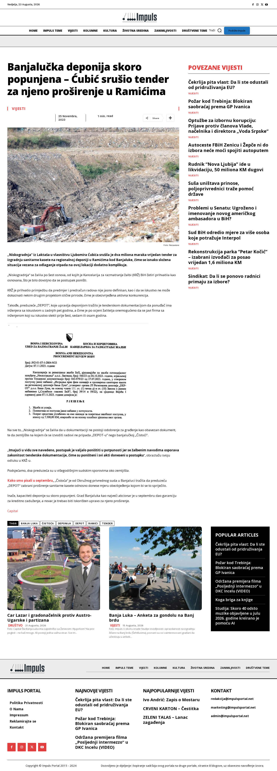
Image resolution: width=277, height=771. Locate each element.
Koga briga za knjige (234, 599)
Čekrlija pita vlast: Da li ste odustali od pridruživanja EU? (228, 85)
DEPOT (79, 523)
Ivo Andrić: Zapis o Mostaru (171, 699)
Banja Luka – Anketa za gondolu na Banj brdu (151, 617)
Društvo (15, 625)
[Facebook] (253, 4)
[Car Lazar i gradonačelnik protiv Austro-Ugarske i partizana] (53, 568)
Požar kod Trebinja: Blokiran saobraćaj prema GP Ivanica (220, 104)
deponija (64, 523)
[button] (216, 30)
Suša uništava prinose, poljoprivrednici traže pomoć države (221, 188)
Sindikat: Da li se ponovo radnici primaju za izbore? (224, 279)
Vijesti (19, 109)
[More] (170, 118)
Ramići (93, 523)
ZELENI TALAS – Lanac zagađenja (165, 719)
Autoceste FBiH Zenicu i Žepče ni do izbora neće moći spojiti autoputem (228, 147)
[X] (262, 4)
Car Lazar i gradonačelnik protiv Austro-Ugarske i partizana (49, 617)
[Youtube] (266, 4)
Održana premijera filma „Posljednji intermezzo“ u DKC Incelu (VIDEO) (238, 586)
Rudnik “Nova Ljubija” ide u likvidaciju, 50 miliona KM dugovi (225, 167)
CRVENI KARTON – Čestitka (171, 708)
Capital (12, 511)
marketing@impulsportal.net (233, 707)
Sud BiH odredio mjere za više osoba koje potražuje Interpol (228, 235)
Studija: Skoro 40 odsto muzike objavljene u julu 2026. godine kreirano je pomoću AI (237, 616)
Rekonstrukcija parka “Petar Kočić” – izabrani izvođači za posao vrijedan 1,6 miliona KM (227, 257)
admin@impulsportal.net (230, 716)
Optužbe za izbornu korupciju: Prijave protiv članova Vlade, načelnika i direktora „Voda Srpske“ (228, 125)
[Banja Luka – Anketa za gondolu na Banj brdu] (155, 568)
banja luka (29, 523)
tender (107, 523)
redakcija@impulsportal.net (232, 699)
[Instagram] (257, 4)
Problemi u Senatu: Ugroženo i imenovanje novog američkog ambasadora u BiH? (222, 213)
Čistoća (48, 523)
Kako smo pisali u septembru (30, 480)
